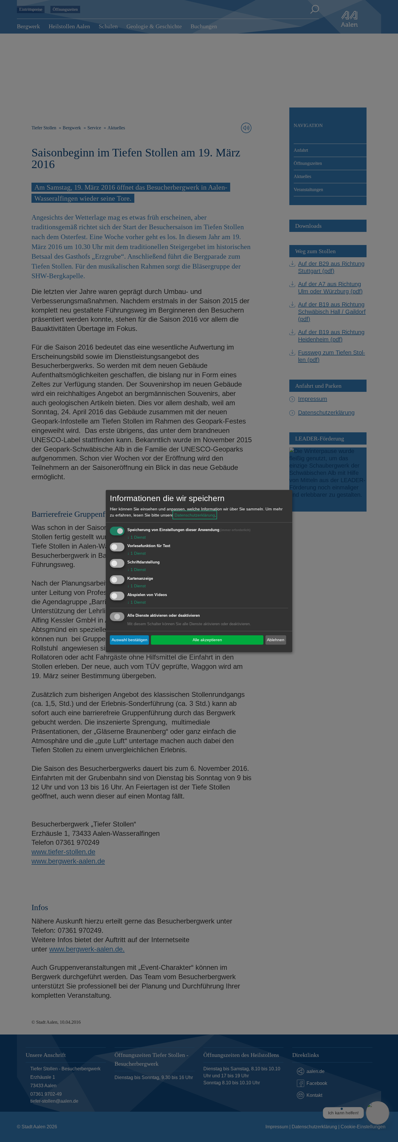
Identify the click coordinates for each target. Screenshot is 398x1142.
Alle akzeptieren (207, 639)
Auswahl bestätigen (129, 639)
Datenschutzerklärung (195, 514)
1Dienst (136, 537)
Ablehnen (275, 639)
